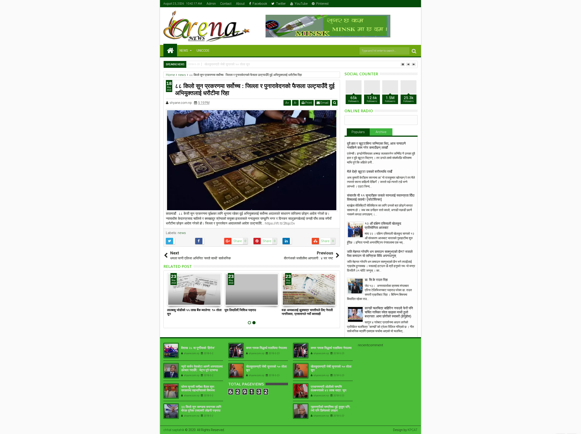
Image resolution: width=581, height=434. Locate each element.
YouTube (301, 3)
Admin (211, 3)
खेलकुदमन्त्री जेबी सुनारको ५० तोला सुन (266, 368)
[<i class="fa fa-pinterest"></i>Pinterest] (414, 3)
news (182, 233)
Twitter (281, 3)
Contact (225, 3)
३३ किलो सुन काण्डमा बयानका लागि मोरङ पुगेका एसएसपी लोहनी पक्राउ (201, 409)
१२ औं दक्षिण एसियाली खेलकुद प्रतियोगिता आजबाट (383, 226)
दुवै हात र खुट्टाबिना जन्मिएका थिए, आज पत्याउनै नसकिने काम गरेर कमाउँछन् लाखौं (376, 145)
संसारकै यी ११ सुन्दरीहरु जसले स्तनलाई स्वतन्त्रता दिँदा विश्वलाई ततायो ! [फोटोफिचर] (380, 197)
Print (308, 103)
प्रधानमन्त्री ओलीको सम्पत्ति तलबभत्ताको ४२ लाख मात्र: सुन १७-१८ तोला (328, 390)
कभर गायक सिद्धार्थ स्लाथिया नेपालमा (266, 348)
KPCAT (413, 430)
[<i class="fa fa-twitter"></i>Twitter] (400, 3)
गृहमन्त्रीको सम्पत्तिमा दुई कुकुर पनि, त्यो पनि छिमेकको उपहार (330, 409)
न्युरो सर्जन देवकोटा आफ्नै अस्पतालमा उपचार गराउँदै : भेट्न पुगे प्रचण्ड (202, 368)
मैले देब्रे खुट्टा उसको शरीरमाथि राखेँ (369, 172)
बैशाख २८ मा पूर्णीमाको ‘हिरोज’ (198, 348)
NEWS (184, 50)
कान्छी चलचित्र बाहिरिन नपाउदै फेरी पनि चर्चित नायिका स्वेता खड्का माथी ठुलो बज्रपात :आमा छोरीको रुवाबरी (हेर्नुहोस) (389, 312)
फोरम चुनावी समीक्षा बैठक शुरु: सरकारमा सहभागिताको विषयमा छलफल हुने (198, 390)
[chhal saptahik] (170, 50)
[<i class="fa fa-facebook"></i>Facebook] (393, 3)
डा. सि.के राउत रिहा (376, 280)
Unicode (203, 50)
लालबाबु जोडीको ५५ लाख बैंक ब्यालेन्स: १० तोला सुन (194, 312)
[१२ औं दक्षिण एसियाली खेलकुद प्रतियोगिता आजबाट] (355, 229)
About (240, 3)
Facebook (260, 3)
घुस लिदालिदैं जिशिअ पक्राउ (240, 310)
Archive (381, 132)
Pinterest (322, 3)
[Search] (414, 51)
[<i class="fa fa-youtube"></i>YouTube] (407, 3)
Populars (358, 132)
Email (324, 103)
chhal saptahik (173, 430)
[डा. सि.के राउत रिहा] (355, 286)
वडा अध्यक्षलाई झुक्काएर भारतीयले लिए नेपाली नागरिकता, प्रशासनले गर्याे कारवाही (307, 312)
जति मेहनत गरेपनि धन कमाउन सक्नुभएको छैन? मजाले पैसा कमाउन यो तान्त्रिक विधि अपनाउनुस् (380, 254)
